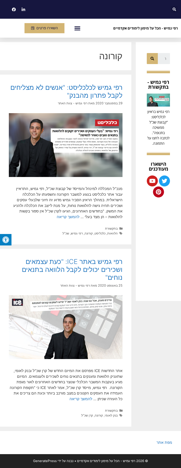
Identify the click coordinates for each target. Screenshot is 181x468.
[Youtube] (152, 180)
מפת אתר (164, 442)
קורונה (89, 233)
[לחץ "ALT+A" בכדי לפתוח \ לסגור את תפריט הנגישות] (5, 239)
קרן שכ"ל (87, 415)
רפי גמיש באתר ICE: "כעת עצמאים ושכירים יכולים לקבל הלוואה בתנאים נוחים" (72, 269)
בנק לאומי (111, 415)
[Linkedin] (23, 9)
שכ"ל (65, 233)
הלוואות (112, 233)
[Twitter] (164, 180)
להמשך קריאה (68, 217)
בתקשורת (111, 228)
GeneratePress (45, 461)
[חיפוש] (152, 58)
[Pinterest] (158, 191)
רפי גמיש (77, 233)
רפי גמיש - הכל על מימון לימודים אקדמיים (145, 28)
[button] (77, 28)
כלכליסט (100, 233)
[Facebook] (13, 9)
